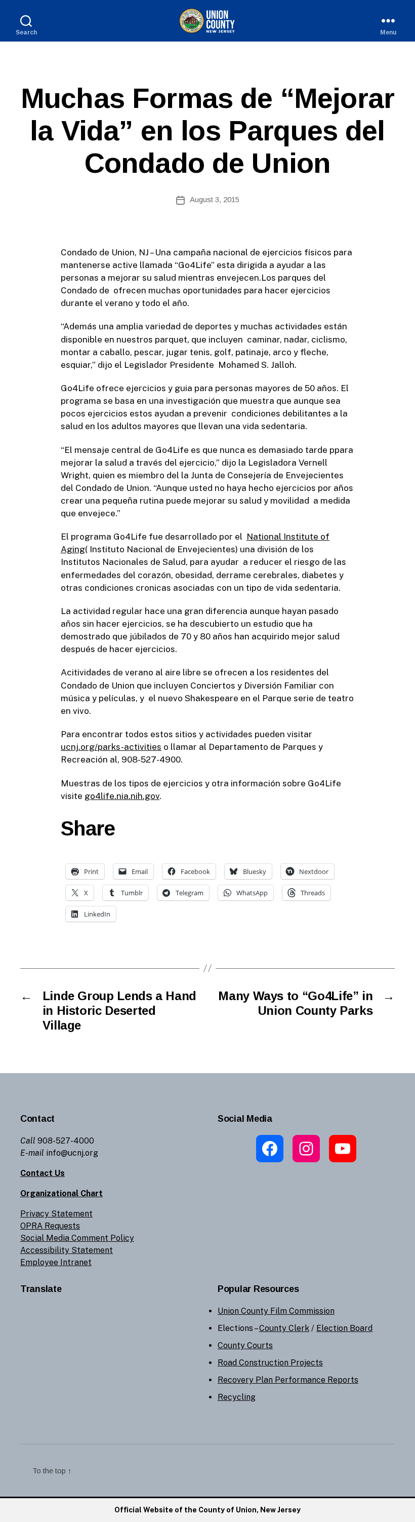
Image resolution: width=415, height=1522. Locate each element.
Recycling (237, 1397)
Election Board (344, 1328)
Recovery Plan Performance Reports (288, 1380)
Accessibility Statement (66, 1250)
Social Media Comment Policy (77, 1238)
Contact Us (42, 1173)
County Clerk (284, 1328)
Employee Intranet (56, 1262)
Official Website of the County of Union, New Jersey (207, 1510)
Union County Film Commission (276, 1311)
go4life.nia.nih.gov (122, 796)
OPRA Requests (50, 1226)
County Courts (245, 1345)
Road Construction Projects (270, 1362)
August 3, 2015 (214, 199)
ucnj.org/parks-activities (111, 747)
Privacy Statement (56, 1214)
